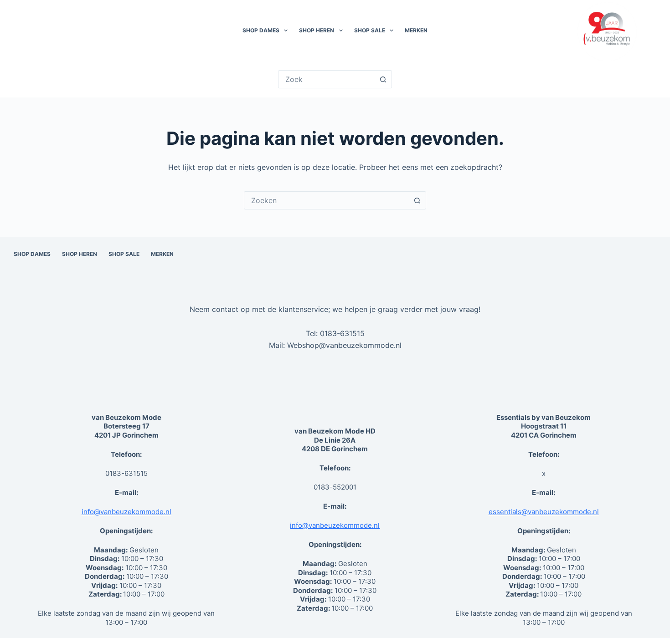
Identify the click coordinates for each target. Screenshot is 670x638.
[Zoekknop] (383, 79)
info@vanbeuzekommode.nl (126, 511)
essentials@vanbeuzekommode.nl (544, 511)
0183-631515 (342, 333)
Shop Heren (316, 30)
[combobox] (326, 200)
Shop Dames (260, 30)
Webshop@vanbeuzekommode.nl (344, 345)
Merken (416, 30)
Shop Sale (369, 30)
